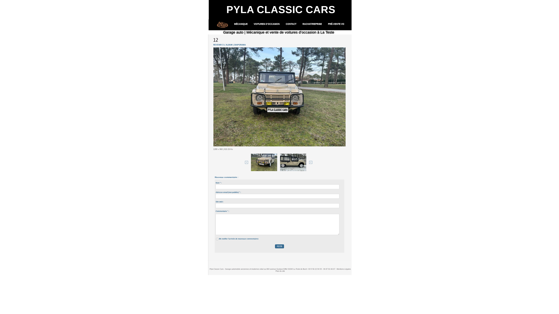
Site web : (220, 202)
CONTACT (291, 24)
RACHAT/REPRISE (312, 24)
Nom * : (219, 183)
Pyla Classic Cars (280, 9)
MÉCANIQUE (241, 24)
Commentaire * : (222, 211)
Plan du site (280, 271)
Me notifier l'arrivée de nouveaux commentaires (239, 239)
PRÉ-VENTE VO (336, 24)
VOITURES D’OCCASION (267, 24)
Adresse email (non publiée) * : (228, 192)
